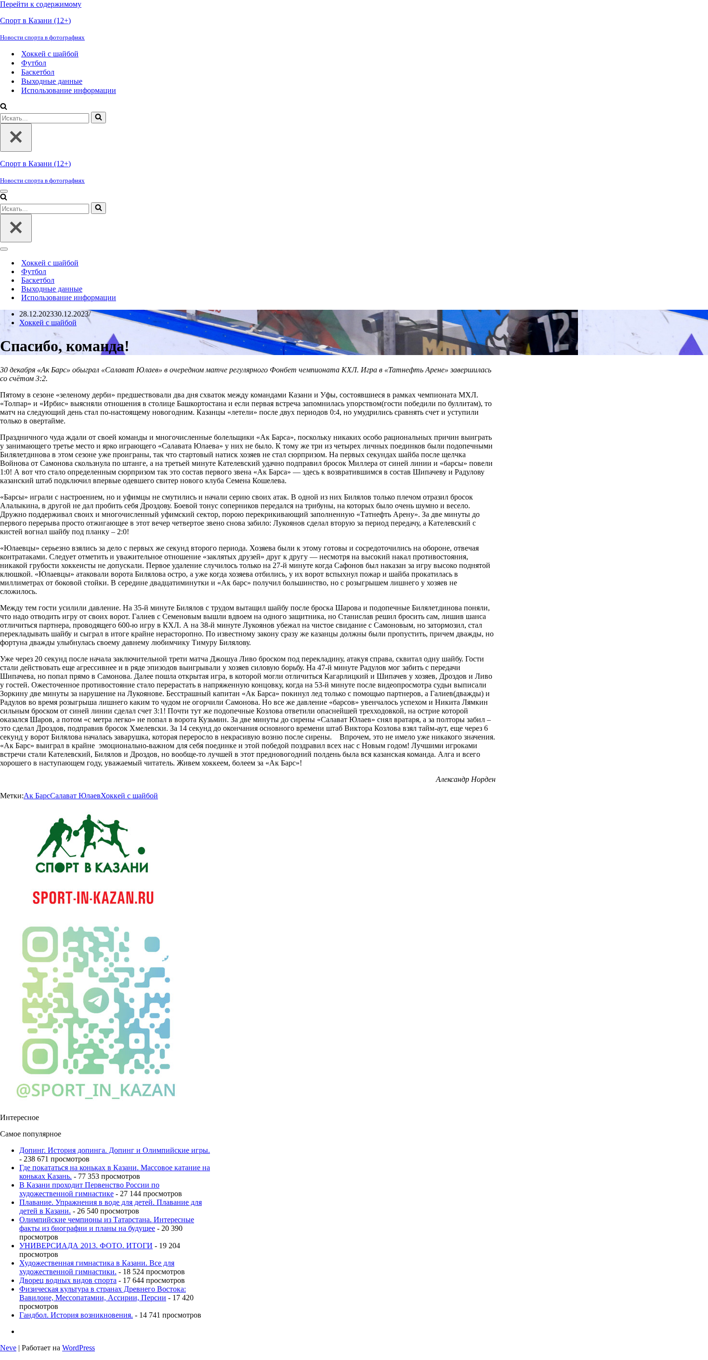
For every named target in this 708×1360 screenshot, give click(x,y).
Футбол (33, 63)
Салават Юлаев (75, 796)
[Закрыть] (16, 137)
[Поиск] (3, 107)
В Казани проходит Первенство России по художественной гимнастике (89, 1189)
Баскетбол (37, 72)
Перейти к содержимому (40, 4)
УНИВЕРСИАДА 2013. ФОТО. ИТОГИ (86, 1245)
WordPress (78, 1348)
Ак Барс (37, 796)
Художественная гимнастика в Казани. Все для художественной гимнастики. (96, 1267)
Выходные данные (51, 81)
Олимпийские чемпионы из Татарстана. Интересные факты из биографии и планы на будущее (106, 1223)
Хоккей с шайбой (50, 54)
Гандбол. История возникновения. (76, 1315)
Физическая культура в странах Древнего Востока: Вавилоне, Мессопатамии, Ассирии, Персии (102, 1293)
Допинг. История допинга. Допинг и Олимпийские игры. (114, 1150)
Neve (8, 1348)
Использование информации (68, 90)
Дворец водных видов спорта (68, 1280)
